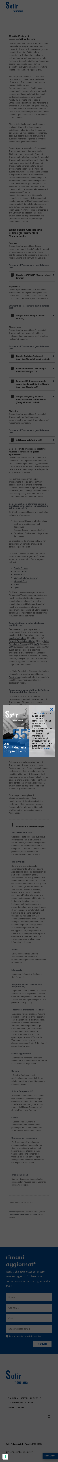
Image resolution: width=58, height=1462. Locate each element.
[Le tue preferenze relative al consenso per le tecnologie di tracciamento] (5, 1457)
